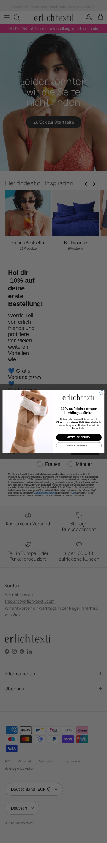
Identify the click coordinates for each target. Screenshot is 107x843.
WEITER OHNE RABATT (79, 445)
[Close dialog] (102, 392)
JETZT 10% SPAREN (78, 437)
